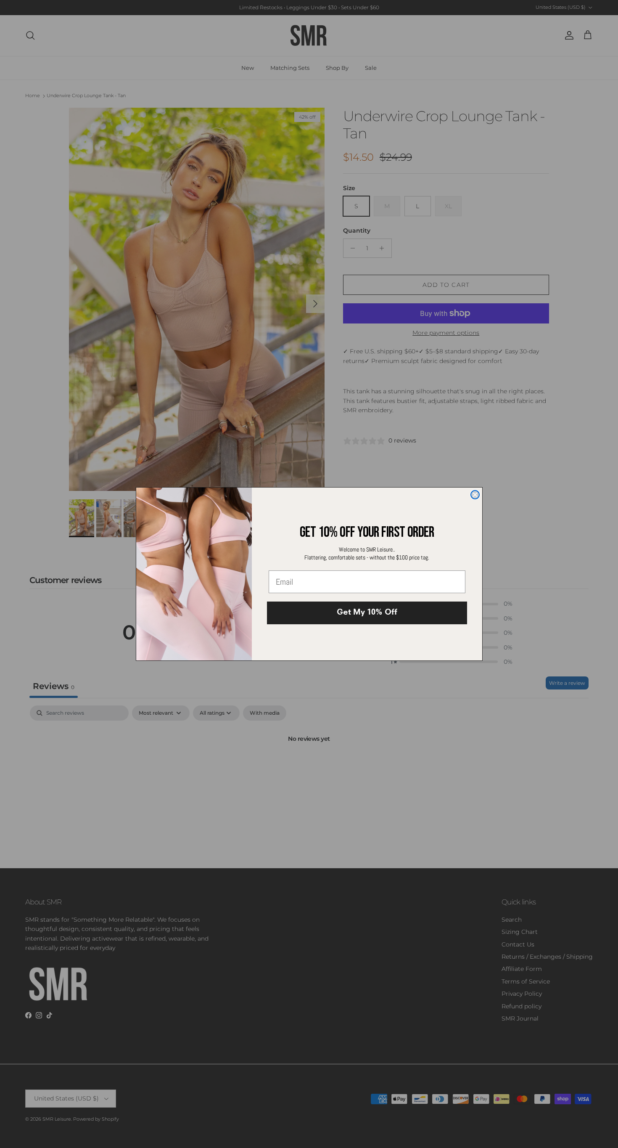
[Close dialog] (475, 494)
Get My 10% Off (367, 613)
